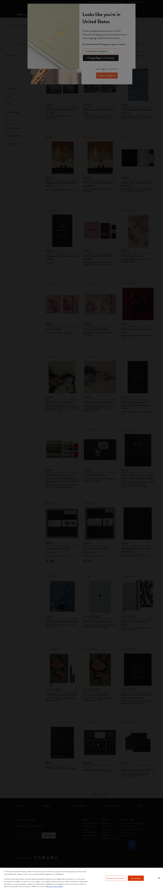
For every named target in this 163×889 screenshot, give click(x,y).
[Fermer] (159, 878)
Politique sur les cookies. (54, 886)
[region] (81, 878)
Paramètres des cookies (115, 878)
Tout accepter (136, 878)
